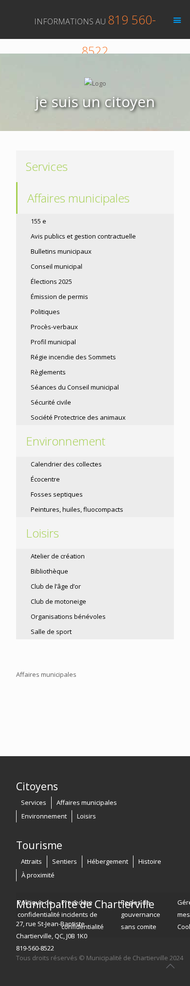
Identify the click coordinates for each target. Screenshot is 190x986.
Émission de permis (59, 296)
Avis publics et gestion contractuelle (83, 236)
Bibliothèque (49, 571)
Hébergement (107, 861)
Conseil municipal (56, 266)
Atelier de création (58, 556)
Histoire (149, 861)
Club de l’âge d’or (56, 586)
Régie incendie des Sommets (73, 357)
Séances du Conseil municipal (75, 387)
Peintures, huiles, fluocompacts (77, 509)
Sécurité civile (51, 402)
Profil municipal (53, 341)
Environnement (44, 816)
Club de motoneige (58, 601)
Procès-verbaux (54, 326)
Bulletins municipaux (61, 251)
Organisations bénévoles (68, 616)
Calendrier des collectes (66, 464)
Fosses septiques (57, 494)
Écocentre (45, 479)
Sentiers (64, 861)
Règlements (48, 372)
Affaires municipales (87, 802)
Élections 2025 (51, 281)
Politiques (45, 311)
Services (47, 166)
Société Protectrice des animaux (78, 417)
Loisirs (86, 816)
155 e (38, 221)
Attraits (31, 861)
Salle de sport (51, 631)
